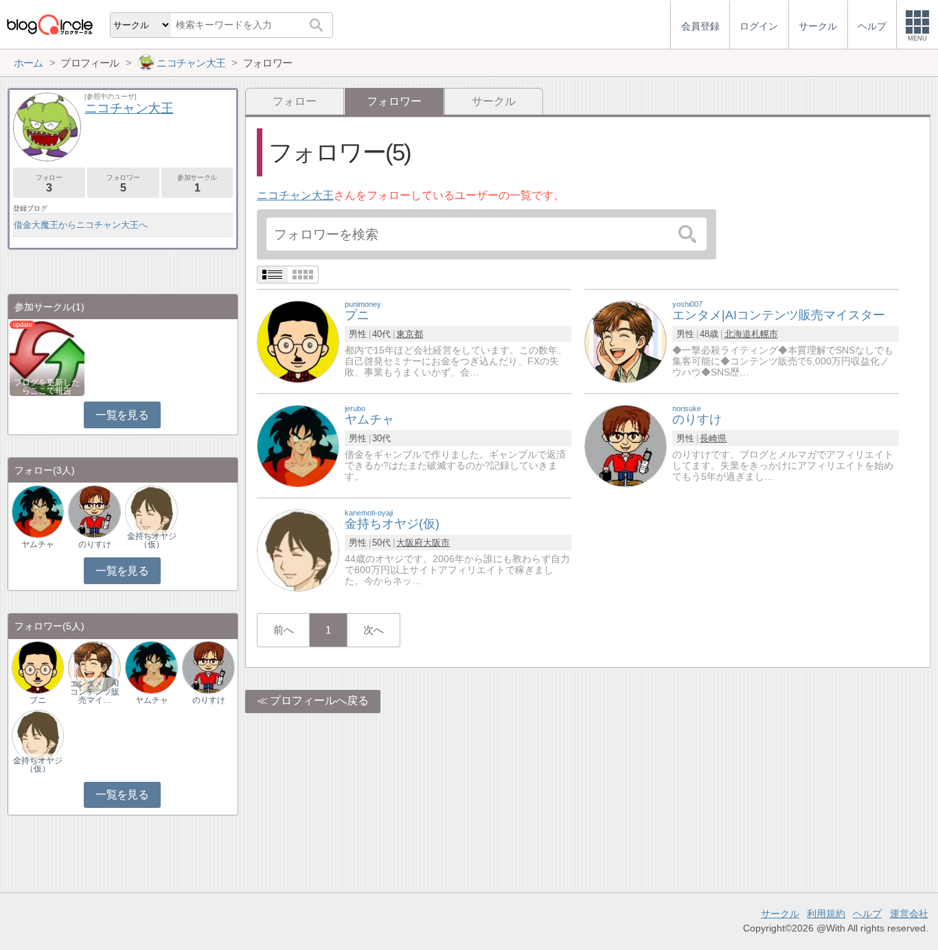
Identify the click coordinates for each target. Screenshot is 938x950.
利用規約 (826, 913)
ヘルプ (867, 913)
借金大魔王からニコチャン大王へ (81, 225)
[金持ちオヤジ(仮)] (298, 549)
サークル (494, 101)
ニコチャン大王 (295, 195)
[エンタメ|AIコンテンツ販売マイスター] (625, 341)
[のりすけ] (625, 445)
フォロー (295, 101)
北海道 (737, 334)
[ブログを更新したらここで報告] (47, 357)
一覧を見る (121, 415)
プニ (38, 700)
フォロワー (122, 184)
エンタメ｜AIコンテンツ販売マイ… (94, 692)
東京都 (409, 334)
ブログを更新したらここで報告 (47, 386)
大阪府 (409, 542)
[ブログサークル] (49, 24)
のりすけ (94, 544)
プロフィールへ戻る (319, 700)
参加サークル (197, 184)
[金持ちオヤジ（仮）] (151, 511)
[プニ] (298, 341)
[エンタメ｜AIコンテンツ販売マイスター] (94, 667)
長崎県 (713, 438)
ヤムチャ (37, 544)
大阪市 (436, 542)
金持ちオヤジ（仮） (151, 540)
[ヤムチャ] (298, 445)
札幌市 (764, 334)
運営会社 (909, 913)
